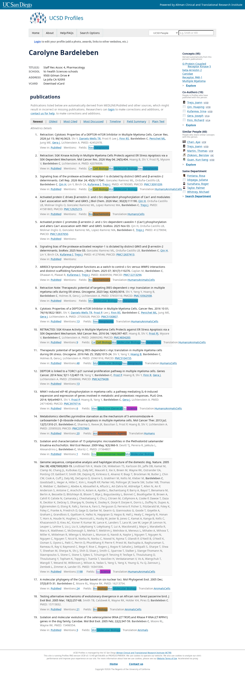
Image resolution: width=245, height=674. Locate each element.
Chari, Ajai (196, 142)
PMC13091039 (153, 184)
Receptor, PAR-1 (192, 77)
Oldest (53, 121)
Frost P (98, 312)
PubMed (56, 147)
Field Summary (136, 121)
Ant (110, 433)
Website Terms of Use (167, 658)
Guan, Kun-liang (200, 159)
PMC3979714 (72, 403)
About (50, 33)
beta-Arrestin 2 (192, 70)
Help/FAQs (67, 33)
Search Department (198, 196)
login (111, 109)
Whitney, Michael (198, 192)
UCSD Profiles (66, 18)
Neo (99, 147)
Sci (130, 408)
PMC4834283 (122, 337)
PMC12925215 (73, 209)
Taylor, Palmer (196, 188)
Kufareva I (94, 184)
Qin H (62, 184)
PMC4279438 (100, 379)
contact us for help (43, 113)
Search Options (90, 33)
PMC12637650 (59, 234)
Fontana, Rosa (196, 176)
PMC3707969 (80, 428)
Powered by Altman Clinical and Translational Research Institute (201, 5)
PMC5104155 (123, 358)
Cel (98, 168)
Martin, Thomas (200, 151)
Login (37, 41)
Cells (179, 189)
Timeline (115, 121)
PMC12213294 (132, 275)
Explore (191, 85)
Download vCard (54, 83)
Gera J (56, 142)
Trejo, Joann (197, 102)
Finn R (147, 375)
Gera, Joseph (198, 116)
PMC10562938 (143, 296)
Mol (123, 168)
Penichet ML (157, 138)
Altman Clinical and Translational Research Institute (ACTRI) (143, 652)
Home (35, 33)
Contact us (136, 664)
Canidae (187, 74)
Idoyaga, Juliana (197, 180)
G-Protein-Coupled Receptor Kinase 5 (196, 65)
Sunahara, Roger (198, 184)
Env (108, 454)
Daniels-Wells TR (90, 138)
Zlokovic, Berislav (200, 155)
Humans (160, 189)
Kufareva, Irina (199, 111)
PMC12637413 (125, 254)
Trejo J (106, 184)
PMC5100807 (109, 316)
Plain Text (158, 121)
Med (107, 408)
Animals (171, 189)
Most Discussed (93, 121)
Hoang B (136, 354)
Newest (38, 121)
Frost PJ (153, 333)
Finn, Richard (198, 120)
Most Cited (70, 121)
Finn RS (124, 138)
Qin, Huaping (199, 107)
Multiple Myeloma (194, 81)
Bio (99, 214)
